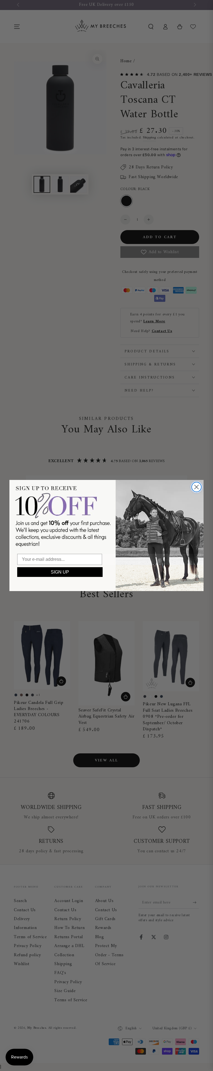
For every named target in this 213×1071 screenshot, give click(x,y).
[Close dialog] (196, 487)
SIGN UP (60, 572)
